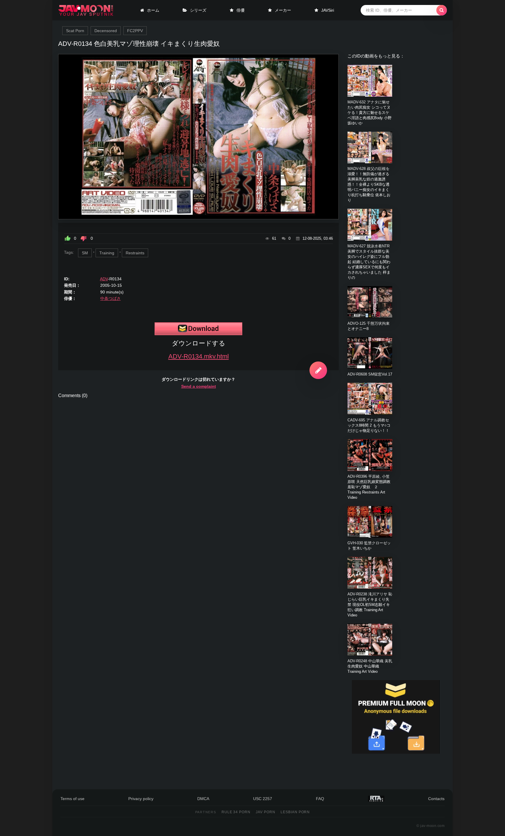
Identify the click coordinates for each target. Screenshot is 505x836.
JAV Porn (265, 812)
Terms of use (72, 799)
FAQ (320, 799)
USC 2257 (262, 799)
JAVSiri (327, 10)
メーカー (283, 10)
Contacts (436, 799)
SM (85, 253)
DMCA (203, 799)
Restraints (135, 253)
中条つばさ (110, 298)
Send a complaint (198, 386)
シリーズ (198, 10)
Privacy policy (140, 799)
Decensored (105, 30)
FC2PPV (135, 30)
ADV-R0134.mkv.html (198, 356)
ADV (104, 279)
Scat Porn (75, 30)
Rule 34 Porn (236, 812)
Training (106, 253)
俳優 (240, 10)
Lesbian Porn (295, 812)
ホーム (153, 10)
